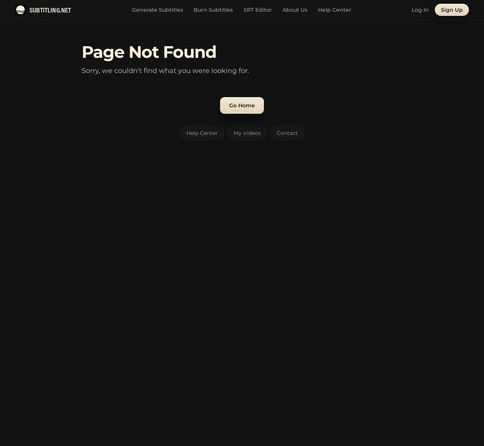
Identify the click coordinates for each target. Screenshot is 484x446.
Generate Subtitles (157, 9)
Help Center (334, 9)
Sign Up (452, 9)
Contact (287, 133)
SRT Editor (258, 9)
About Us (294, 9)
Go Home (242, 105)
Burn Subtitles (213, 9)
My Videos (247, 133)
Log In (420, 9)
